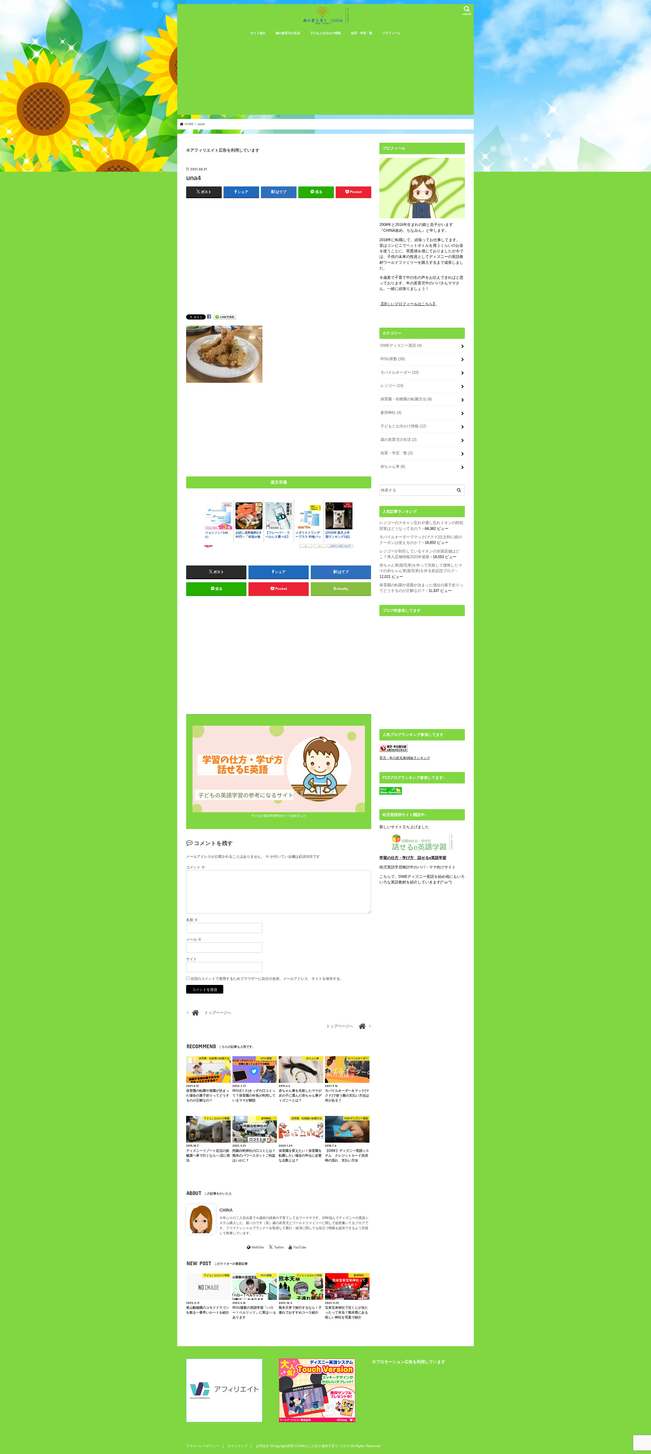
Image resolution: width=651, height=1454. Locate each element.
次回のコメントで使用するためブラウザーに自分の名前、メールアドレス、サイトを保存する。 (267, 979)
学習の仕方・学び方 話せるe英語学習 (412, 858)
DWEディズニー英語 (401, 345)
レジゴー (391, 386)
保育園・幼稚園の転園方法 (406, 399)
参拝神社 (390, 413)
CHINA (226, 1210)
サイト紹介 (258, 33)
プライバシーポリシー (202, 1446)
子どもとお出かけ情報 (325, 33)
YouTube (299, 1247)
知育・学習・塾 (361, 33)
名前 (192, 920)
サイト (191, 959)
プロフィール (391, 33)
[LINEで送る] (225, 316)
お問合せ (262, 1446)
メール (193, 939)
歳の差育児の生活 (288, 33)
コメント (195, 867)
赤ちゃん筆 (392, 466)
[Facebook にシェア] (209, 316)
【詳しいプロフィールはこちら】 (408, 304)
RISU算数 (392, 359)
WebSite (257, 1247)
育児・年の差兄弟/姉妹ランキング (404, 758)
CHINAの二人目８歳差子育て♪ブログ (322, 1446)
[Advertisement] (325, 76)
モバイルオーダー (399, 372)
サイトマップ (237, 1446)
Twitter (279, 1247)
